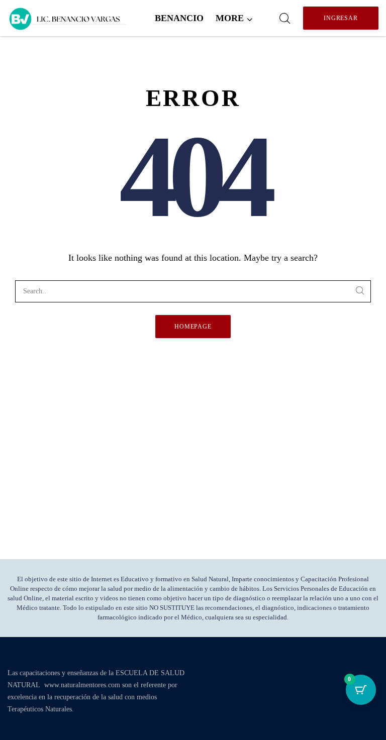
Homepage (193, 326)
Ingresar (341, 18)
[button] (234, 18)
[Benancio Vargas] (68, 18)
